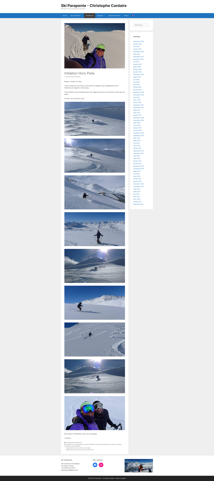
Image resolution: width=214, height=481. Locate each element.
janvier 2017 (137, 115)
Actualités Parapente (114, 15)
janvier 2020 (137, 72)
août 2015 (136, 138)
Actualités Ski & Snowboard (74, 442)
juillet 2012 (137, 191)
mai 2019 (136, 82)
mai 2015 (136, 143)
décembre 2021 (138, 56)
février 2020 (137, 69)
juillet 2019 (137, 77)
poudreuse (118, 444)
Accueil (65, 15)
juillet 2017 (137, 110)
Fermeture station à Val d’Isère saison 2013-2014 (80, 449)
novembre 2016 (138, 120)
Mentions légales (121, 478)
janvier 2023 (137, 49)
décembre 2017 (138, 105)
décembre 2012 (138, 184)
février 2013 (137, 179)
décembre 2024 (138, 41)
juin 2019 (136, 79)
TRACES (77, 446)
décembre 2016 (138, 118)
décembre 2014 (138, 151)
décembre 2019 (138, 74)
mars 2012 (136, 199)
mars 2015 (136, 146)
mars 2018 (136, 100)
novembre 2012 (138, 186)
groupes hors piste (83, 444)
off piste (112, 444)
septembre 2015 (138, 135)
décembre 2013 (138, 166)
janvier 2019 (137, 90)
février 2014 (137, 161)
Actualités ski (90, 15)
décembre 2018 (138, 92)
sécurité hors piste (69, 446)
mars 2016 (136, 125)
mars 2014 (136, 158)
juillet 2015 (137, 141)
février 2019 (137, 87)
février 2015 (137, 148)
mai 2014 (136, 156)
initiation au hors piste (95, 444)
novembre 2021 (138, 59)
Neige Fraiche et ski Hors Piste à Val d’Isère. (78, 448)
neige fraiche (105, 444)
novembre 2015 (138, 133)
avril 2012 (136, 196)
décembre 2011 (138, 204)
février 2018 (137, 102)
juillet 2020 (137, 67)
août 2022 (136, 54)
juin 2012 (136, 194)
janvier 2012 (137, 202)
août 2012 (136, 189)
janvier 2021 (137, 64)
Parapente (100, 15)
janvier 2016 (137, 130)
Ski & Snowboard (75, 15)
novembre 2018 (138, 95)
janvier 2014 (137, 163)
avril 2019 (136, 85)
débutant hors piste (71, 444)
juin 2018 (136, 97)
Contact (126, 15)
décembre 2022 (138, 51)
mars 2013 (136, 176)
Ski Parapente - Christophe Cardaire (94, 5)
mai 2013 (136, 174)
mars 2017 (136, 112)
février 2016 (137, 128)
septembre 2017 (138, 107)
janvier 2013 (137, 181)
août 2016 (136, 123)
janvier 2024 (137, 44)
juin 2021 (136, 62)
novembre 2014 (138, 153)
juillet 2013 (137, 171)
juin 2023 (136, 46)
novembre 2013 (138, 168)
